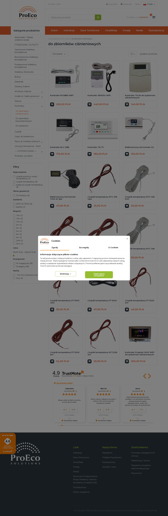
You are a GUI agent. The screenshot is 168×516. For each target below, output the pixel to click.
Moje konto (136, 473)
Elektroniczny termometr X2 (139, 147)
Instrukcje (69, 30)
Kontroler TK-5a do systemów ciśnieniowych (140, 96)
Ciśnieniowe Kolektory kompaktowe (25, 50)
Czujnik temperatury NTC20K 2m (102, 353)
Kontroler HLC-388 (59, 147)
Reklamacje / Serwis (140, 460)
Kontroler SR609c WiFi (99, 95)
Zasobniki (19, 82)
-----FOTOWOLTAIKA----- (26, 151)
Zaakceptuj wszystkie (98, 275)
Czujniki (18, 132)
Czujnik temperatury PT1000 (102, 300)
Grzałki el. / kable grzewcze (27, 96)
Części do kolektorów (24, 136)
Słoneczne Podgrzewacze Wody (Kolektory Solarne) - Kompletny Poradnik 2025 (85, 479)
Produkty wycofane (24, 156)
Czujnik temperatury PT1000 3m (139, 301)
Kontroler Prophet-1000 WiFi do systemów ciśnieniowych (139, 353)
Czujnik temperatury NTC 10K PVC (140, 198)
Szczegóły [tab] (84, 247)
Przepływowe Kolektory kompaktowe (25, 65)
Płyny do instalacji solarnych (27, 141)
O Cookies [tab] (113, 247)
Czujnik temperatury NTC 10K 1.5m (102, 198)
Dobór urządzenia (81, 492)
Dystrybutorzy (156, 30)
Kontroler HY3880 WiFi (61, 95)
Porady (126, 30)
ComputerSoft (150, 510)
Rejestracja (127, 4)
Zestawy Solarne (22, 86)
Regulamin (107, 453)
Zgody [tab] (55, 247)
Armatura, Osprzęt (23, 91)
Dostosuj (64, 274)
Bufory (18, 77)
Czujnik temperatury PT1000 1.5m (64, 301)
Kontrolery (19, 106)
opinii (83, 376)
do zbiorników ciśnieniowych (22, 112)
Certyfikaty (111, 30)
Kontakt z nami (54, 4)
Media (139, 30)
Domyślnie (57, 54)
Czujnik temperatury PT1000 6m (64, 353)
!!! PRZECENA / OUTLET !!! (26, 45)
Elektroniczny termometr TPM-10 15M (63, 198)
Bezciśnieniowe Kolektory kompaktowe (26, 58)
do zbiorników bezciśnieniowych (24, 119)
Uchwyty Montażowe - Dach (28, 146)
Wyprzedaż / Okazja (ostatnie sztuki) (24, 38)
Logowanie (113, 4)
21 (132, 54)
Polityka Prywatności (111, 457)
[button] (42, 92)
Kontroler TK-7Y (96, 147)
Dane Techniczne (89, 30)
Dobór (54, 30)
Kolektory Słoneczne (24, 72)
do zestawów (22, 126)
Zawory (18, 101)
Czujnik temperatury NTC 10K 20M (140, 249)
